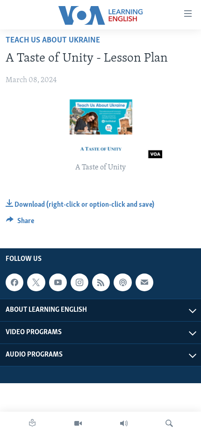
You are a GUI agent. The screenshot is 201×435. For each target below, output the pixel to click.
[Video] (78, 423)
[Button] (20, 223)
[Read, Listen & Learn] (32, 423)
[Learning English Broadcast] (124, 423)
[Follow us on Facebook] (14, 282)
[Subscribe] (144, 282)
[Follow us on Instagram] (79, 282)
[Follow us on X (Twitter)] (36, 282)
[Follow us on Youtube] (58, 282)
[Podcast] (122, 282)
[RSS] (101, 282)
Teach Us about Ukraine (53, 40)
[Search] (169, 423)
